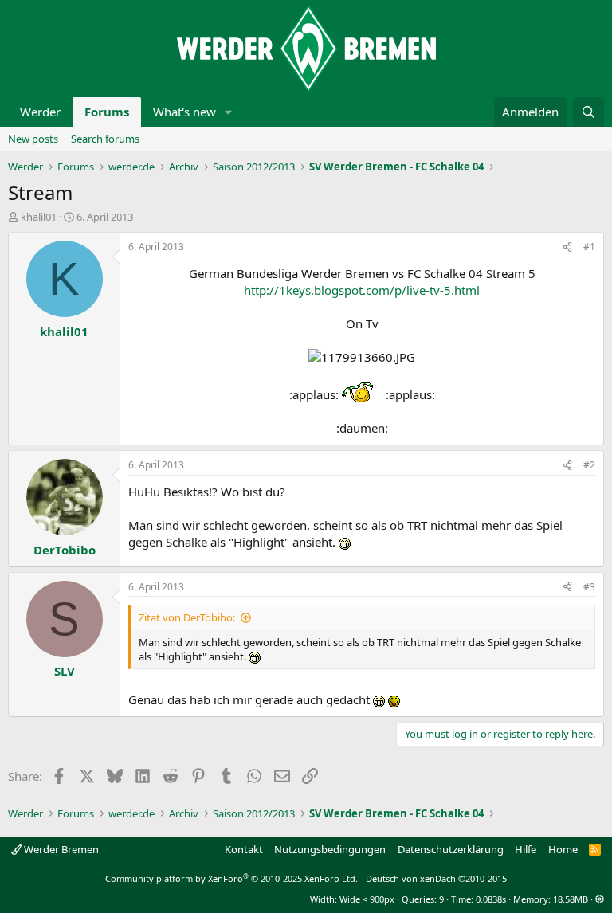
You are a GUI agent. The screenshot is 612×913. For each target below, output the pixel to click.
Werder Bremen (60, 849)
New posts (33, 138)
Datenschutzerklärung (451, 849)
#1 (589, 246)
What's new (184, 112)
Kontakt (244, 849)
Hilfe (525, 849)
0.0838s (491, 899)
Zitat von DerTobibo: (187, 617)
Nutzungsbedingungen (330, 849)
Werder (40, 112)
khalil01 (39, 217)
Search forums (105, 138)
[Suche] (588, 112)
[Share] (567, 247)
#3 (589, 587)
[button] (229, 112)
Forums (106, 112)
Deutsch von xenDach (436, 878)
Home (563, 849)
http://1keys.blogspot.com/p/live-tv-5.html (362, 290)
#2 (589, 465)
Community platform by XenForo (231, 878)
